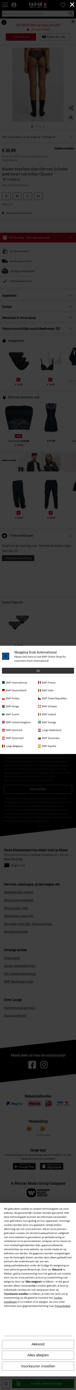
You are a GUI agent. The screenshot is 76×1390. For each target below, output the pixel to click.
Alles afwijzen (38, 1355)
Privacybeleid (62, 1306)
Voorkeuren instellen (38, 1366)
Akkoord (38, 1344)
